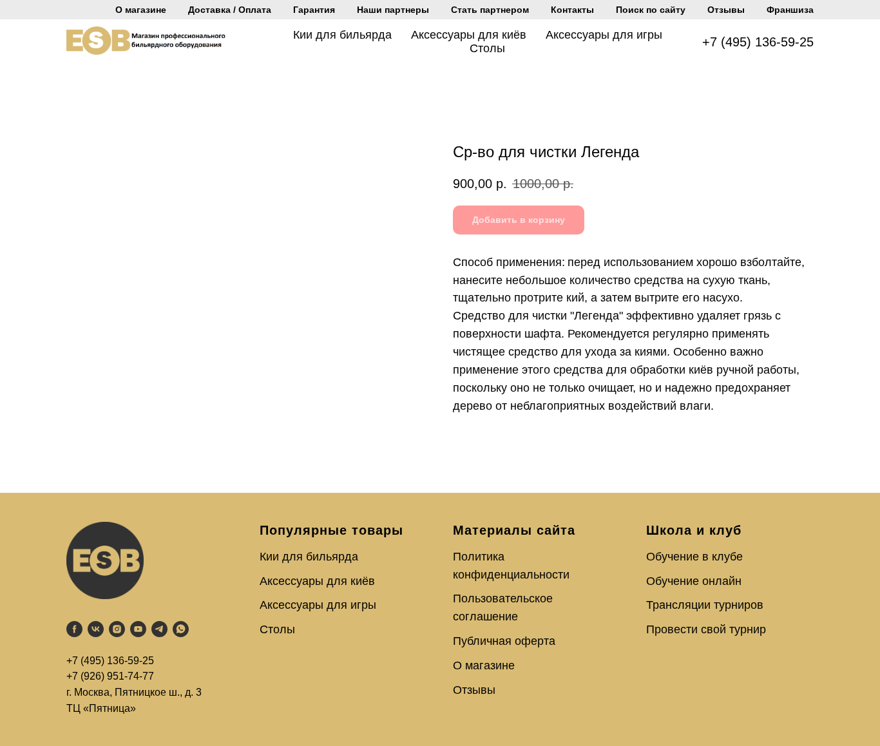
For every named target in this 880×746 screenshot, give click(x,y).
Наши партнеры (393, 10)
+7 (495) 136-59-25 (758, 42)
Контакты (572, 10)
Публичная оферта (504, 641)
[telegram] (159, 629)
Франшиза (790, 10)
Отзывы (726, 10)
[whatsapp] (181, 629)
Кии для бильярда (342, 34)
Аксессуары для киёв (468, 34)
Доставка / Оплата (229, 10)
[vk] (96, 629)
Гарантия (314, 10)
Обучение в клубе (694, 556)
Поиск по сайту (650, 10)
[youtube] (138, 629)
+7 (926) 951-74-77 (110, 676)
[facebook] (74, 629)
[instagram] (117, 629)
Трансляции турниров (704, 604)
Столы (487, 48)
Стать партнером (490, 10)
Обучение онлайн (693, 581)
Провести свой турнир (706, 629)
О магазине (140, 10)
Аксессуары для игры (604, 34)
